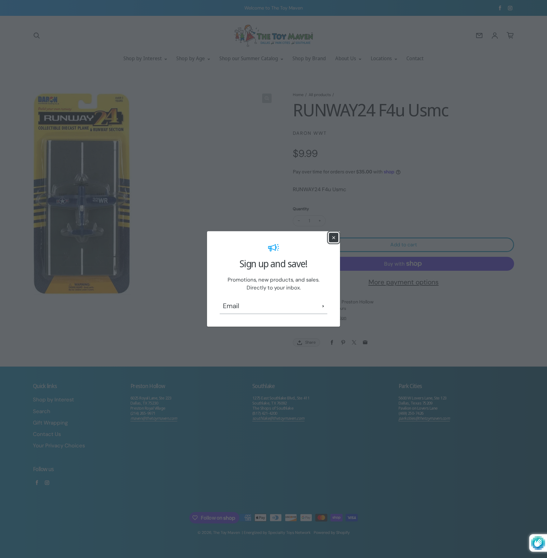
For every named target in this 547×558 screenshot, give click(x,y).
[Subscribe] (323, 306)
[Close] (333, 237)
